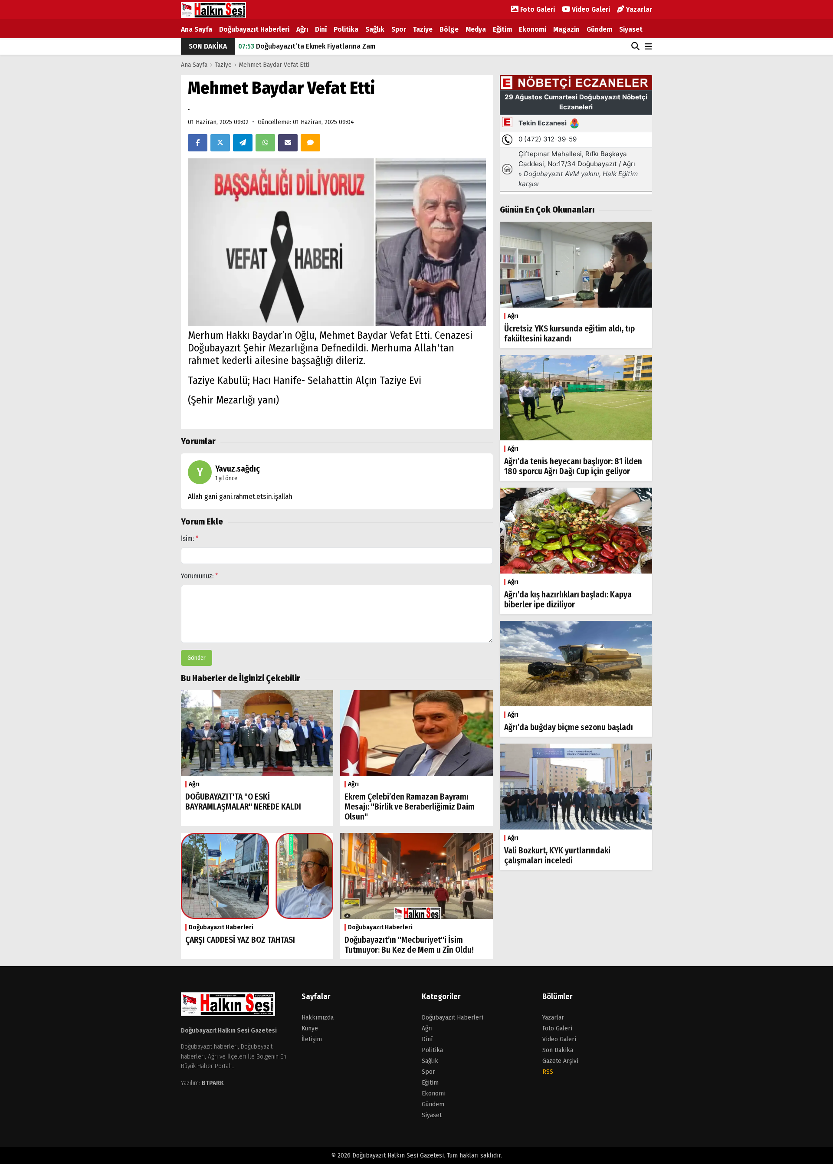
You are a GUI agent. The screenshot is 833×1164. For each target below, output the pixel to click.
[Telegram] (243, 142)
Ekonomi (532, 29)
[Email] (288, 142)
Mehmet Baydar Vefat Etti (274, 65)
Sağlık (374, 29)
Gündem (599, 29)
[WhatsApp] (265, 142)
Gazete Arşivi (560, 1061)
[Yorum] (310, 142)
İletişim (312, 1039)
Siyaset (631, 29)
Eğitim (502, 29)
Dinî (321, 29)
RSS (547, 1071)
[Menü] (648, 47)
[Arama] (635, 46)
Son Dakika (557, 1050)
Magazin (566, 29)
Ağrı (302, 29)
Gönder (196, 658)
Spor (398, 29)
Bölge (449, 29)
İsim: (190, 538)
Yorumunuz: (199, 576)
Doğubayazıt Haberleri (254, 29)
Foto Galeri (536, 9)
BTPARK (213, 1083)
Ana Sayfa (196, 29)
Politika (346, 29)
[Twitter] (220, 142)
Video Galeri (590, 9)
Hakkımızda (318, 1017)
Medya (476, 29)
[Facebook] (197, 142)
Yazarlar (638, 9)
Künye (310, 1028)
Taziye (423, 29)
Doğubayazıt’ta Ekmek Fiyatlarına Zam (306, 46)
